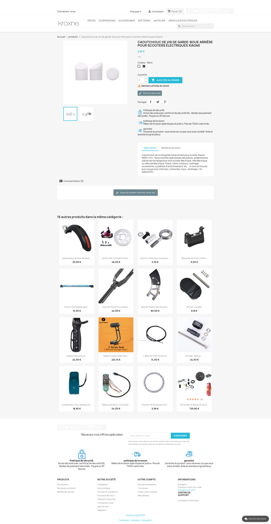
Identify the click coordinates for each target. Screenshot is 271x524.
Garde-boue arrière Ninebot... (76, 258)
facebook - (125, 520)
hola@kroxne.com (186, 490)
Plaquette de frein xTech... (194, 258)
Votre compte (147, 479)
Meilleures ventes (65, 491)
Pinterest (212, 11)
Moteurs (159, 20)
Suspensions (107, 20)
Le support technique (188, 500)
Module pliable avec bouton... (155, 307)
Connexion (143, 488)
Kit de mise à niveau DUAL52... (194, 404)
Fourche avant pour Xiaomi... (116, 307)
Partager (150, 102)
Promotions (62, 484)
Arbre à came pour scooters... (155, 258)
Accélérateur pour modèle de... (77, 404)
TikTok (231, 11)
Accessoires (127, 20)
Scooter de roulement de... (155, 404)
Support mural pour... (76, 355)
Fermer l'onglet (194, 307)
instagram (146, 520)
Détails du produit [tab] (170, 147)
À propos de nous (105, 495)
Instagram (218, 11)
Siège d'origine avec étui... (116, 355)
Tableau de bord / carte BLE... (115, 404)
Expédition (102, 484)
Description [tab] (150, 147)
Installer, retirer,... (194, 355)
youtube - (136, 520)
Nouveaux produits (66, 488)
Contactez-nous (66, 11)
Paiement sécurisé (106, 499)
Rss (201, 11)
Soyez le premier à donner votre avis (137, 192)
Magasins (102, 510)
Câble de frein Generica (155, 355)
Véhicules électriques (183, 20)
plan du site (103, 506)
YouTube (206, 11)
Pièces (92, 20)
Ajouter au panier (165, 80)
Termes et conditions (107, 491)
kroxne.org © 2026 (135, 515)
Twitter (195, 11)
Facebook (189, 11)
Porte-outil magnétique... (76, 307)
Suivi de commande (147, 484)
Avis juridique (103, 488)
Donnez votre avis (151, 93)
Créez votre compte (147, 491)
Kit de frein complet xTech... (116, 258)
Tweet (158, 102)
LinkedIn (225, 11)
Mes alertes (143, 495)
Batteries (144, 20)
